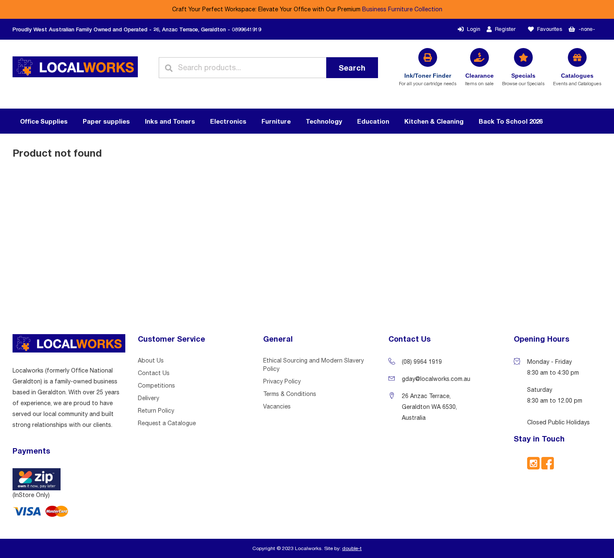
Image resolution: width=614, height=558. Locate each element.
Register (505, 29)
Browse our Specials (523, 79)
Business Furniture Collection (402, 9)
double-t (352, 548)
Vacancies (277, 406)
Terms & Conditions (289, 394)
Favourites (549, 29)
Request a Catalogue (167, 423)
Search (352, 67)
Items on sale (479, 79)
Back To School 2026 (511, 121)
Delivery (148, 398)
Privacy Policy (282, 381)
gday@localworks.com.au (436, 378)
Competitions (156, 385)
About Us (151, 360)
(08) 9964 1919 (422, 361)
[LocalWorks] (75, 67)
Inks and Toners (170, 121)
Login (473, 29)
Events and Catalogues (577, 79)
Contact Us (154, 373)
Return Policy (156, 410)
